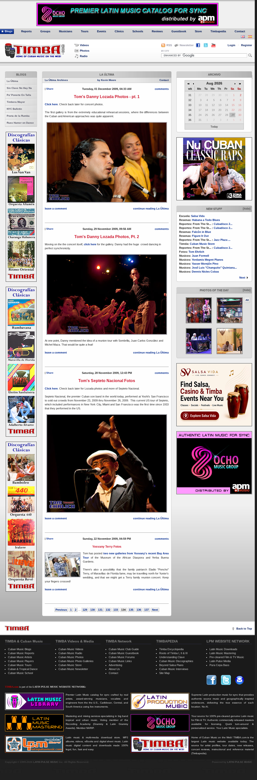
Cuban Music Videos (70, 649)
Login (231, 45)
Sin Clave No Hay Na (19, 88)
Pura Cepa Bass (219, 665)
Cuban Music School (20, 673)
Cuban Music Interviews (173, 669)
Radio (84, 56)
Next (242, 277)
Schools (137, 31)
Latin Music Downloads (223, 649)
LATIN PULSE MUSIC (45, 762)
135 (131, 609)
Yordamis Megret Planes (207, 259)
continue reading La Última (151, 208)
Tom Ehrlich (196, 251)
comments (162, 88)
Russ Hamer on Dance (20, 122)
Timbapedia (218, 31)
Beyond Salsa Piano (171, 665)
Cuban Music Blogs (19, 649)
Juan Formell (200, 255)
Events (101, 31)
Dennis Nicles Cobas (205, 271)
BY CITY (165, 51)
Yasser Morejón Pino (205, 263)
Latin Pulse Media (220, 661)
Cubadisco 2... (223, 223)
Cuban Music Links (120, 661)
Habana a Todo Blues (206, 219)
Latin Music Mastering (222, 653)
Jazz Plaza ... (222, 239)
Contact (240, 31)
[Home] (16, 628)
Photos (84, 50)
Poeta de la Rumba (18, 115)
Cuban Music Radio (70, 653)
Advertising (115, 665)
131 (100, 609)
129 (85, 609)
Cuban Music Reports (21, 653)
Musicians (65, 31)
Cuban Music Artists (20, 657)
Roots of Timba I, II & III (173, 653)
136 (139, 609)
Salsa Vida (198, 215)
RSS (169, 45)
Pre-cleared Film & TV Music (226, 657)
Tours (84, 31)
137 (146, 609)
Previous (61, 609)
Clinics (119, 31)
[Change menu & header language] (243, 37)
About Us (114, 669)
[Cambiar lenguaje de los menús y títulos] (250, 37)
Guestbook (178, 31)
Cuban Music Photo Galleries (76, 661)
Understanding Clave (172, 657)
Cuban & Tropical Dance (23, 669)
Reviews (157, 31)
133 (115, 609)
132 (108, 609)
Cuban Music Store (202, 243)
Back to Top (244, 628)
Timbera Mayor (16, 102)
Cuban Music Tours (20, 665)
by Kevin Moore (106, 80)
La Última (12, 81)
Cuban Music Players (21, 661)
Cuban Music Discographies (176, 661)
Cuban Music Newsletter (73, 669)
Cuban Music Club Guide (124, 649)
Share (49, 88)
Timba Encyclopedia (171, 649)
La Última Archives (56, 80)
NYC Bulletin (14, 108)
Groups (45, 31)
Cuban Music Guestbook (124, 653)
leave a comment (56, 208)
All (247, 300)
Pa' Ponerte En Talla (19, 95)
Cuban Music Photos (71, 657)
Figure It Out (200, 235)
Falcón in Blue (201, 231)
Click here (51, 104)
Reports (26, 31)
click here (90, 244)
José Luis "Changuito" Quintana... (214, 267)
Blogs (8, 31)
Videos (84, 45)
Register (246, 45)
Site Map (164, 673)
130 (92, 609)
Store (198, 31)
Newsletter (187, 45)
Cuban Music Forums (122, 657)
